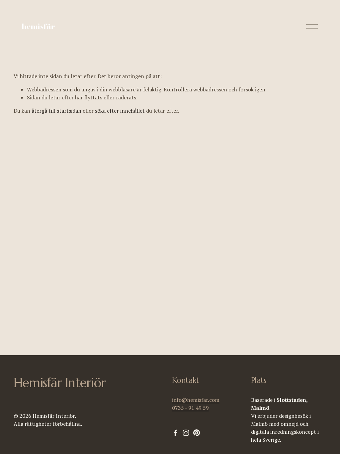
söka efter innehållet (120, 110)
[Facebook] (175, 432)
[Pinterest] (196, 432)
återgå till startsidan (56, 110)
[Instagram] (186, 432)
